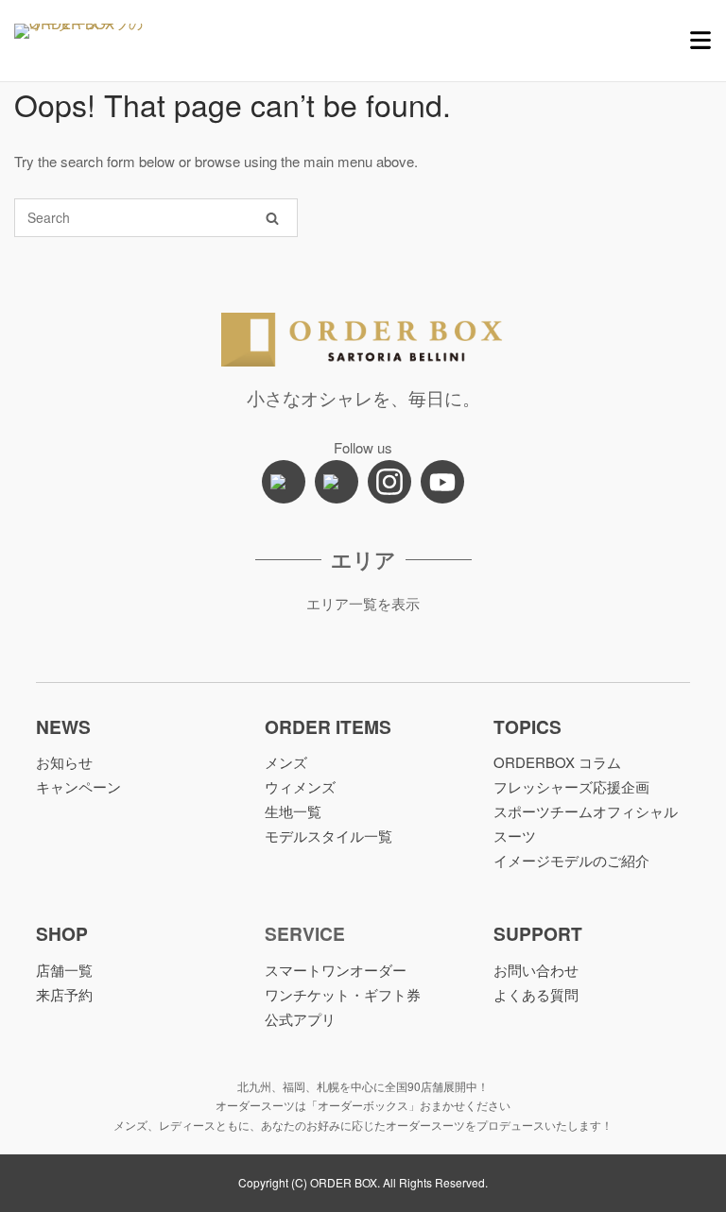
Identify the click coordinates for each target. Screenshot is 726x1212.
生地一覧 (293, 811)
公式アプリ (300, 1019)
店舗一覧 (64, 970)
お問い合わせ (536, 970)
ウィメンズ (300, 786)
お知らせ (64, 762)
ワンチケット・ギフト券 (343, 994)
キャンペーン (78, 786)
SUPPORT (537, 933)
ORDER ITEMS (328, 726)
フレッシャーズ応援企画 (571, 786)
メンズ (286, 762)
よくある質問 (536, 994)
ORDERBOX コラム (557, 762)
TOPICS (527, 726)
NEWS (63, 726)
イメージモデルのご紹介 (571, 860)
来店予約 (64, 994)
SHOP (62, 933)
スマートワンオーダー (335, 970)
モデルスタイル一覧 (328, 835)
